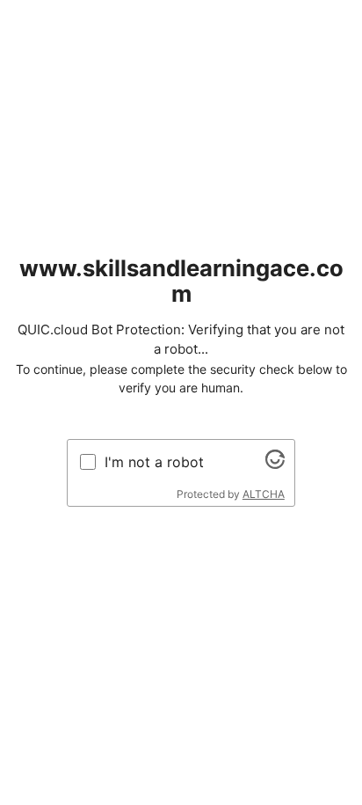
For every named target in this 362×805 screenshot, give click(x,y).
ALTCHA (264, 494)
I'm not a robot (154, 462)
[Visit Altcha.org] (275, 463)
